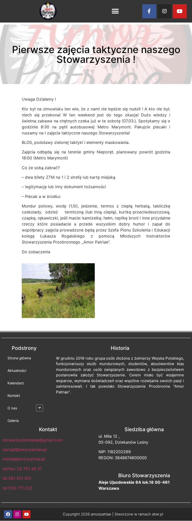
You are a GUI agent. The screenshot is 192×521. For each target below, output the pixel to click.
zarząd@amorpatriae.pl (24, 449)
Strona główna (19, 358)
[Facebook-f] (149, 11)
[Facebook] (8, 514)
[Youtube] (180, 11)
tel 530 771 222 (17, 487)
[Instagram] (165, 11)
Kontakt (14, 395)
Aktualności (17, 370)
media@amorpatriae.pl (23, 458)
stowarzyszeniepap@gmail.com (32, 439)
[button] (115, 11)
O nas (12, 408)
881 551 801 (19, 478)
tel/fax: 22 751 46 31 (22, 468)
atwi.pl (157, 514)
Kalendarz (16, 383)
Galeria (13, 420)
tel (4, 478)
